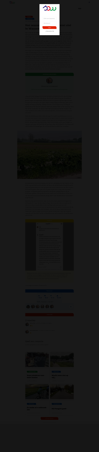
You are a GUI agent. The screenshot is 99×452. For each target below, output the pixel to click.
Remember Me (50, 31)
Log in (49, 27)
